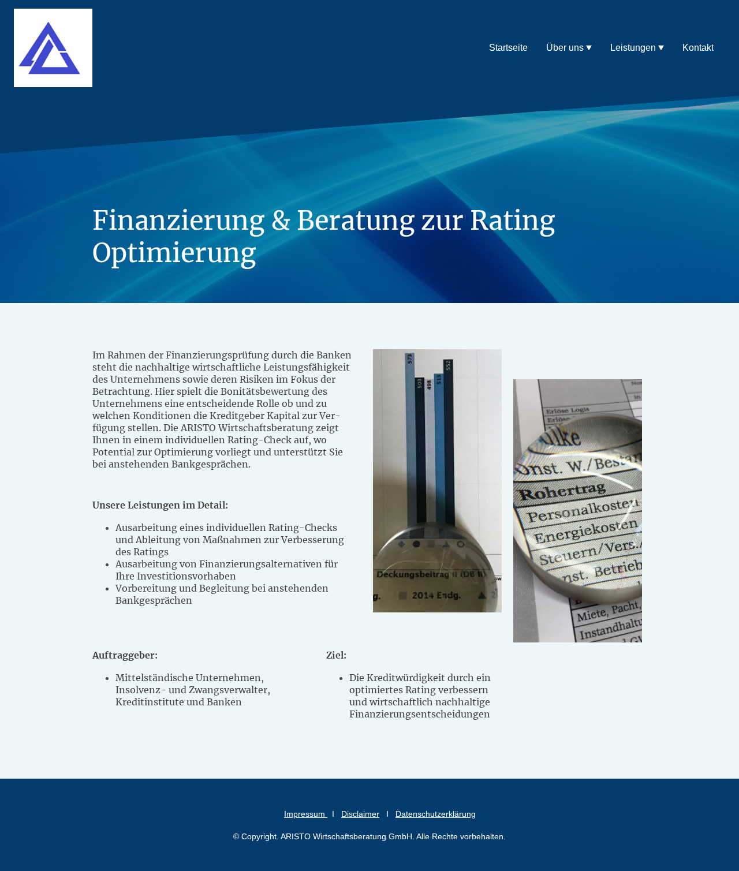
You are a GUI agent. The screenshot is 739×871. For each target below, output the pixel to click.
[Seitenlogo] (53, 48)
